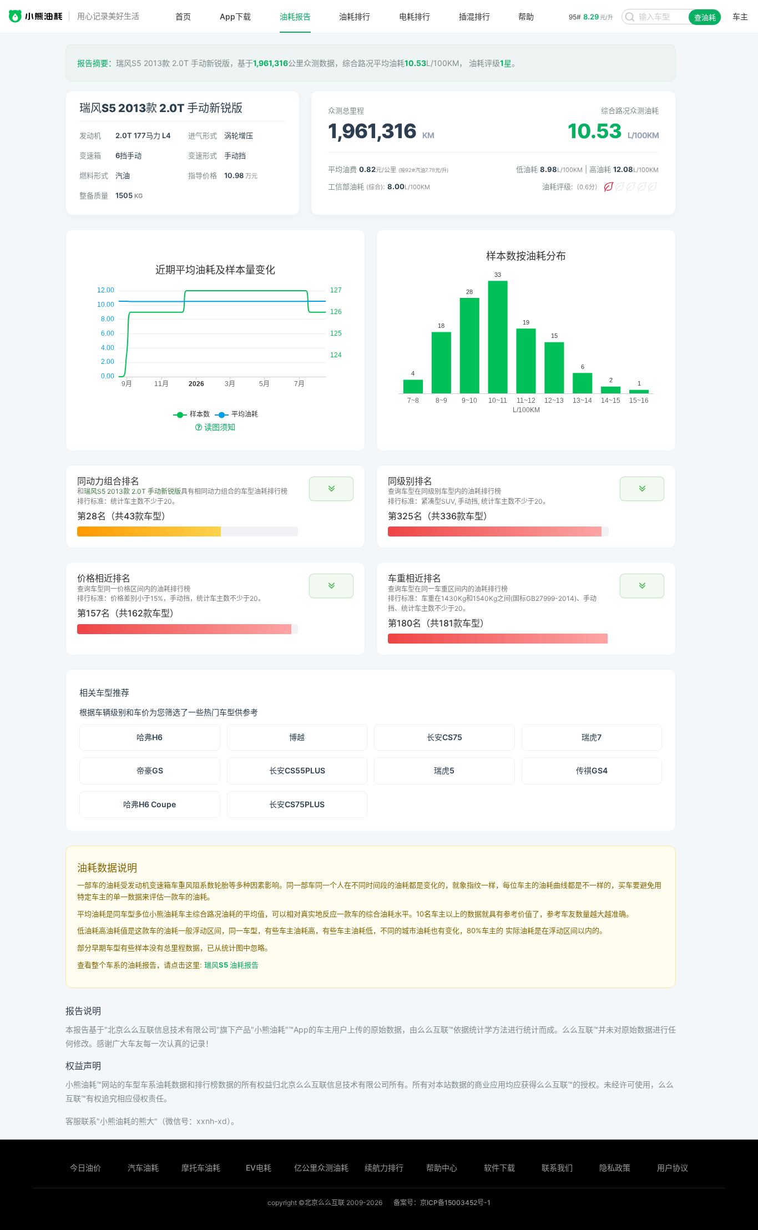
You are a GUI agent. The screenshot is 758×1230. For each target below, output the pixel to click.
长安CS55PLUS (297, 770)
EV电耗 (258, 1167)
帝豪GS (150, 770)
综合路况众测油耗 (630, 110)
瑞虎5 (444, 770)
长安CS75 (444, 737)
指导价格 (202, 175)
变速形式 (202, 155)
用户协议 (672, 1167)
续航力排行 (384, 1167)
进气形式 (202, 135)
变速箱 (90, 155)
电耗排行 (414, 17)
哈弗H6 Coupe (149, 804)
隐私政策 (614, 1167)
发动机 (90, 135)
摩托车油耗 (200, 1167)
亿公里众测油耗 (321, 1167)
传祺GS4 (592, 770)
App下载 (235, 17)
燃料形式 (93, 175)
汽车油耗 (143, 1167)
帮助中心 (441, 1167)
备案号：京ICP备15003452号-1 (442, 1202)
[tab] (215, 506)
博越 (297, 737)
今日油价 (85, 1167)
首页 (183, 17)
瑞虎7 (592, 737)
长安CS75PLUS (297, 804)
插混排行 (474, 17)
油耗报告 (295, 17)
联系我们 (557, 1167)
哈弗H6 (150, 737)
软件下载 (499, 1167)
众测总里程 (346, 110)
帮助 (526, 17)
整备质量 (93, 195)
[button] (331, 489)
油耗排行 (354, 17)
